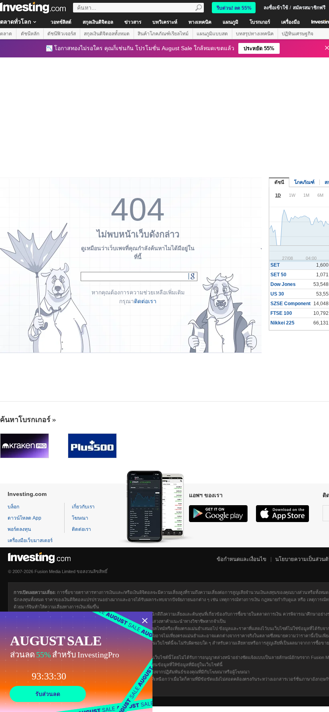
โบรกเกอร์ (260, 22)
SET (275, 265)
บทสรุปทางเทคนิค (255, 34)
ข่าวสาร (132, 22)
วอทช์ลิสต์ (61, 22)
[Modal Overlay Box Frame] (76, 662)
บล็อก (13, 507)
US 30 (277, 294)
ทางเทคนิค (200, 22)
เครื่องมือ (290, 22)
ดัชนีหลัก (30, 34)
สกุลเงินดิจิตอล (98, 22)
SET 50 (278, 274)
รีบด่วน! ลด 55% (234, 8)
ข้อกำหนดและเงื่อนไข (241, 559)
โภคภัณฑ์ (304, 182)
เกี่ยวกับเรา (83, 507)
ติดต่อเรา (145, 301)
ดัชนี (279, 182)
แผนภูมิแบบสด (212, 34)
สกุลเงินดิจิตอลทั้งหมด (107, 34)
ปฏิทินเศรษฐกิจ (297, 34)
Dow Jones (283, 284)
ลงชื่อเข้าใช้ (276, 7)
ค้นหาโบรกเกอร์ (25, 420)
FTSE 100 (281, 313)
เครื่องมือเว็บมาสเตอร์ (30, 540)
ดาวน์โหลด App (24, 518)
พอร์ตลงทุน (19, 529)
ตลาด (6, 34)
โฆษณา (80, 518)
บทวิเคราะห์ (164, 22)
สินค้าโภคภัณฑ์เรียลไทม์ (163, 34)
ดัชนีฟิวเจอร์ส (61, 34)
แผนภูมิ (230, 22)
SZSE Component (290, 303)
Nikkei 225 (282, 323)
